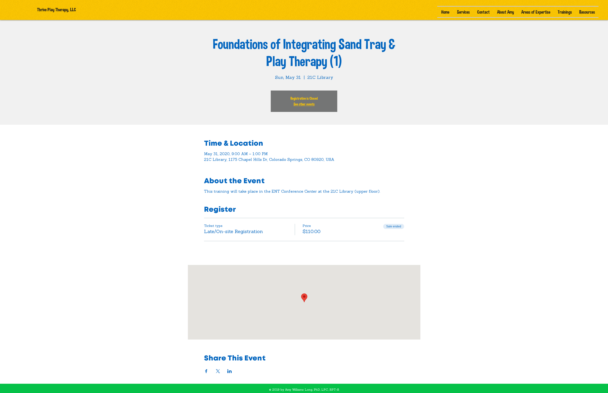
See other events (304, 104)
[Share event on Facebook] (206, 371)
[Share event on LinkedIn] (229, 371)
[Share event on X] (218, 371)
